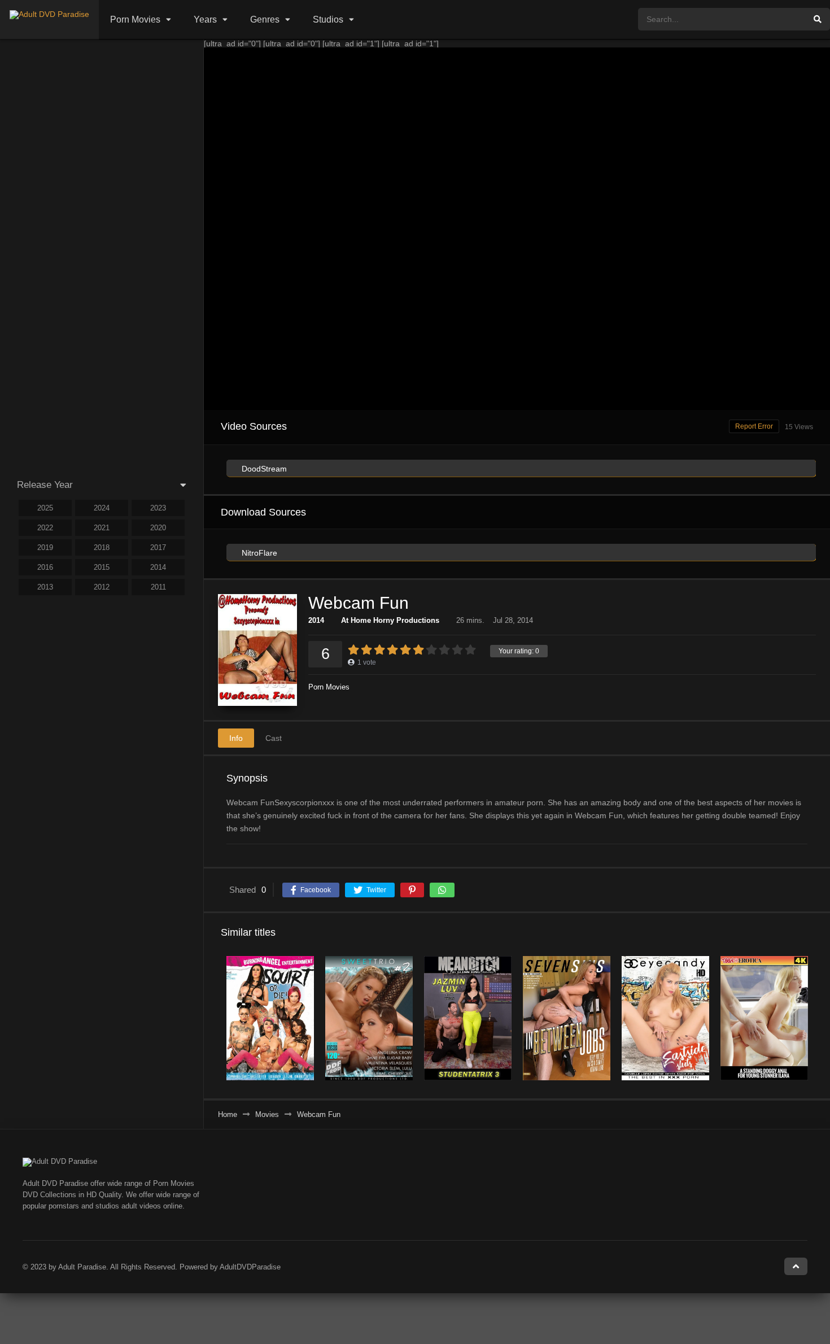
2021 (102, 527)
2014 (316, 620)
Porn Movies (135, 19)
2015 (102, 567)
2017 (158, 547)
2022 (45, 527)
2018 (102, 547)
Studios (328, 19)
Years (205, 19)
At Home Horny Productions (390, 620)
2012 (102, 587)
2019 (45, 547)
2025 (45, 508)
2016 (45, 567)
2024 (102, 508)
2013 (45, 587)
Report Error (754, 426)
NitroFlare (258, 552)
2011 (158, 587)
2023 (158, 508)
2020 (158, 527)
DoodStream (263, 468)
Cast (273, 738)
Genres (264, 19)
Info (236, 738)
